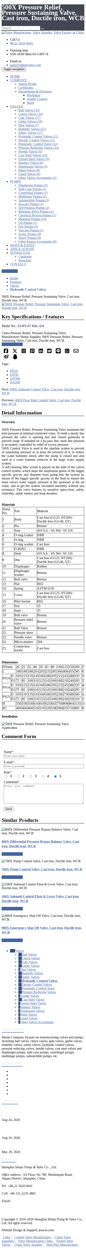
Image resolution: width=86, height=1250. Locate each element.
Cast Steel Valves (33, 999)
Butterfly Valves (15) (32, 129)
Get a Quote (10, 271)
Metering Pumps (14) (32, 219)
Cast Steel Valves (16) (32, 155)
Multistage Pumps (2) (32, 196)
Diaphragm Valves (32, 1011)
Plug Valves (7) (28, 125)
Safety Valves (31, 977)
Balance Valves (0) (30, 162)
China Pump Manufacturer (19, 1208)
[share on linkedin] (41, 352)
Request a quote (12, 344)
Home (14, 278)
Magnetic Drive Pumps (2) (35, 211)
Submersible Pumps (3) (33, 200)
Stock (30, 102)
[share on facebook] (6, 352)
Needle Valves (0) (30, 151)
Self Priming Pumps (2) (33, 208)
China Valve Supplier (28, 1244)
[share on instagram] (24, 352)
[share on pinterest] (32, 352)
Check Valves (31, 958)
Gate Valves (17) (29, 117)
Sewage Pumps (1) (30, 204)
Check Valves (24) (30, 114)
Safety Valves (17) (30, 132)
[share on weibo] (6, 358)
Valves (14, 285)
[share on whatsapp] (67, 352)
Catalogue (25, 256)
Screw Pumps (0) (29, 234)
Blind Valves (28, 1014)
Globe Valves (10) (30, 121)
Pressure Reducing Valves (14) (38, 147)
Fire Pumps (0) (28, 226)
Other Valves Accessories (36, 1022)
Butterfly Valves (32, 973)
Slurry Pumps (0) (29, 238)
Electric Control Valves (37, 984)
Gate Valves (30, 962)
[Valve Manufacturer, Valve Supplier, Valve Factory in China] (43, 32)
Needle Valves (29, 996)
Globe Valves (30, 966)
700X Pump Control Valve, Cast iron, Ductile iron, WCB (42, 869)
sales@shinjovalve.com (25, 65)
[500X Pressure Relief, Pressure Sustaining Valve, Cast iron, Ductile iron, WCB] (43, 308)
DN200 (15, 382)
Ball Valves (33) (29, 110)
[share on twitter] (14, 352)
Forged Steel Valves (33, 1003)
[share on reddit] (49, 352)
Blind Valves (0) (29, 170)
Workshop (33, 95)
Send (8, 809)
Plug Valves (28, 969)
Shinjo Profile (27, 84)
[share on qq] (15, 358)
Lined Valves (28, 1018)
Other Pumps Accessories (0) (37, 241)
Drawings (24, 260)
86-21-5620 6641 (21, 43)
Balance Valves (30, 1007)
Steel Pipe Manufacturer (62, 1244)
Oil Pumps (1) (27, 223)
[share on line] (58, 352)
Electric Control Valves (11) (36, 140)
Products (16, 282)
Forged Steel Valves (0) (33, 159)
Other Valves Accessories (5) (37, 177)
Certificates (25, 87)
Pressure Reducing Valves (39, 992)
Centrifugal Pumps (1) (33, 193)
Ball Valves (29, 954)
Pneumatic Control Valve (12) (38, 144)
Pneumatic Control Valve (38, 988)
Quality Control (37, 99)
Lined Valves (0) (29, 174)
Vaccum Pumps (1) (30, 230)
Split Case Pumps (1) (32, 189)
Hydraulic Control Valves (40, 981)
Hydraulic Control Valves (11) (38, 136)
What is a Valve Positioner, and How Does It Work (35, 1145)
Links (6, 1237)
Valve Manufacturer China (35, 1241)
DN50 (14, 375)
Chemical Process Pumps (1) (37, 215)
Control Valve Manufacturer (32, 1237)
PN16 (14, 371)
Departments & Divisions (35, 91)
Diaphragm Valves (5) (32, 166)
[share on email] (75, 352)
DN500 (15, 378)
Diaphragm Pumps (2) (33, 185)
